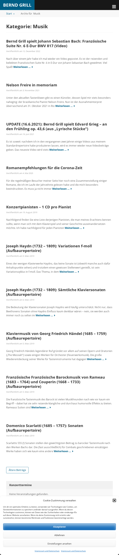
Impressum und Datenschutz (47, 551)
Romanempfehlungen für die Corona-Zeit (44, 167)
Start (10, 13)
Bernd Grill (17, 5)
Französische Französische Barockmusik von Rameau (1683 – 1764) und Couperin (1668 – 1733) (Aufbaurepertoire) (55, 382)
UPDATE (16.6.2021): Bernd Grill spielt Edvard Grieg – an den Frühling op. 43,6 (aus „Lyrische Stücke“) (56, 126)
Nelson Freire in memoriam (31, 84)
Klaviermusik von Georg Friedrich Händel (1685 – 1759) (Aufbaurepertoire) (56, 336)
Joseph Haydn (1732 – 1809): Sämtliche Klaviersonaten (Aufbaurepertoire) (56, 292)
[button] (114, 500)
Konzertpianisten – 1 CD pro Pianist (38, 206)
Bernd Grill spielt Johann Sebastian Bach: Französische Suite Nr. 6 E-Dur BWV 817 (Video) (56, 43)
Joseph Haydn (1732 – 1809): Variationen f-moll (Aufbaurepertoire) (49, 248)
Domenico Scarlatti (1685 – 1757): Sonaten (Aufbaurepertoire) (44, 428)
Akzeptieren (59, 526)
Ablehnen (59, 535)
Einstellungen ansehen (59, 543)
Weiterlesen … (22, 67)
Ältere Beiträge (17, 470)
